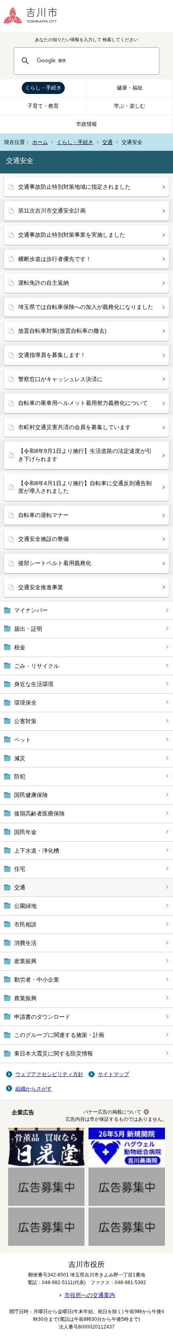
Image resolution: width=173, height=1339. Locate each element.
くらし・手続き (43, 88)
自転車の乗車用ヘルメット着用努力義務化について (83, 403)
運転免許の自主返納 (43, 282)
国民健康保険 (31, 795)
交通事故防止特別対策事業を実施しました (71, 235)
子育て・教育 (43, 106)
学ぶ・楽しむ (129, 106)
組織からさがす (33, 1089)
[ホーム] (36, 16)
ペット (22, 739)
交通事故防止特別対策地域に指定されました (74, 187)
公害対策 (25, 721)
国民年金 (25, 832)
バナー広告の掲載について (112, 1112)
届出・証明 (28, 629)
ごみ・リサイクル (36, 666)
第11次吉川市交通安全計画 (52, 210)
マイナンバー (31, 610)
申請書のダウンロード (42, 1017)
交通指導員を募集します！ (52, 355)
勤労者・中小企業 (36, 979)
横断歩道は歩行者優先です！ (54, 259)
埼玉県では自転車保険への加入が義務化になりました (85, 307)
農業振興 (25, 998)
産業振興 (25, 961)
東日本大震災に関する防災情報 (53, 1053)
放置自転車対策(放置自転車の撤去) (62, 330)
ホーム (40, 142)
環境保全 (25, 702)
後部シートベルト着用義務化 (54, 563)
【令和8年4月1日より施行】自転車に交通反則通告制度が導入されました (85, 487)
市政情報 (86, 124)
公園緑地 (25, 906)
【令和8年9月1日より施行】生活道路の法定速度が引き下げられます (85, 455)
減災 (19, 758)
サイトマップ (113, 1074)
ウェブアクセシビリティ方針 (49, 1074)
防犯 (19, 776)
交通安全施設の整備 (43, 539)
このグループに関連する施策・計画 (59, 1035)
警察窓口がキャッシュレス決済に (60, 379)
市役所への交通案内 (89, 1295)
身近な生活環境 (34, 684)
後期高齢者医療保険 (39, 813)
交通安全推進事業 (40, 587)
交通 (107, 142)
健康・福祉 (130, 88)
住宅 (19, 869)
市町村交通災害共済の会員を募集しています (74, 427)
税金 (19, 647)
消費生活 (25, 943)
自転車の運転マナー (43, 515)
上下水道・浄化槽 (36, 850)
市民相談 (25, 924)
